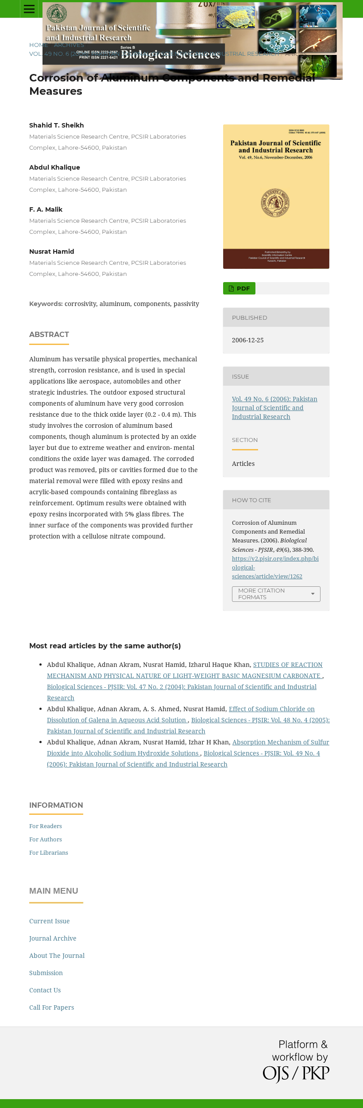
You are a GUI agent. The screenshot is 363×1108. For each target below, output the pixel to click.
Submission (46, 973)
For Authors (45, 839)
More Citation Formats (261, 593)
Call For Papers (51, 1007)
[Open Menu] (29, 9)
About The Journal (57, 955)
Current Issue (49, 921)
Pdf (242, 288)
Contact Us (45, 990)
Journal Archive (53, 938)
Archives (69, 44)
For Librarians (48, 852)
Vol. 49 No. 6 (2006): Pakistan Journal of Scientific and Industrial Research (154, 53)
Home (38, 44)
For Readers (45, 826)
